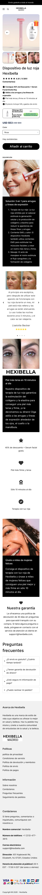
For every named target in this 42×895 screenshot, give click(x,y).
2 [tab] (20, 336)
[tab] (21, 661)
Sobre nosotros (10, 785)
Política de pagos (11, 770)
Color (5, 127)
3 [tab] (22, 336)
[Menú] (4, 9)
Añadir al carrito (21, 146)
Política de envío (10, 766)
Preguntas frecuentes (13, 793)
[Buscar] (8, 9)
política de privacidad (13, 754)
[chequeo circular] (21, 502)
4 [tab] (24, 336)
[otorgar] (21, 482)
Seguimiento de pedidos (14, 797)
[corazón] (21, 463)
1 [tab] (17, 336)
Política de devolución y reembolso (19, 762)
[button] (3, 303)
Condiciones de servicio (14, 758)
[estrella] (21, 440)
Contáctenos (8, 789)
